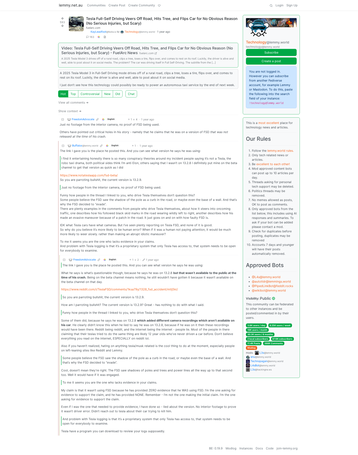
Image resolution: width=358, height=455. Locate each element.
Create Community (141, 5)
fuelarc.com (93, 27)
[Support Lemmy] (159, 5)
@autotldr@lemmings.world (271, 281)
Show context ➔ (69, 111)
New (107, 94)
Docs (259, 448)
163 (92, 36)
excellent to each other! (273, 164)
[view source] (105, 37)
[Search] (271, 5)
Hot (63, 94)
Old (117, 94)
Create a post (271, 61)
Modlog (251, 347)
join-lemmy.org (287, 448)
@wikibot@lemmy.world (269, 290)
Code (270, 448)
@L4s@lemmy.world (266, 277)
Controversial (90, 94)
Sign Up (292, 5)
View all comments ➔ (73, 102)
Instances (246, 448)
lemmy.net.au (71, 5)
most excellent (268, 123)
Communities (96, 5)
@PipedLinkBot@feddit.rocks (272, 286)
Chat (131, 94)
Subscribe (271, 52)
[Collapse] (63, 119)
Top (73, 94)
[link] (99, 37)
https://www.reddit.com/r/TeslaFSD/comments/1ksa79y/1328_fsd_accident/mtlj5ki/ (119, 289)
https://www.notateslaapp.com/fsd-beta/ (89, 175)
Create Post (117, 5)
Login (279, 5)
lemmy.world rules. (280, 150)
